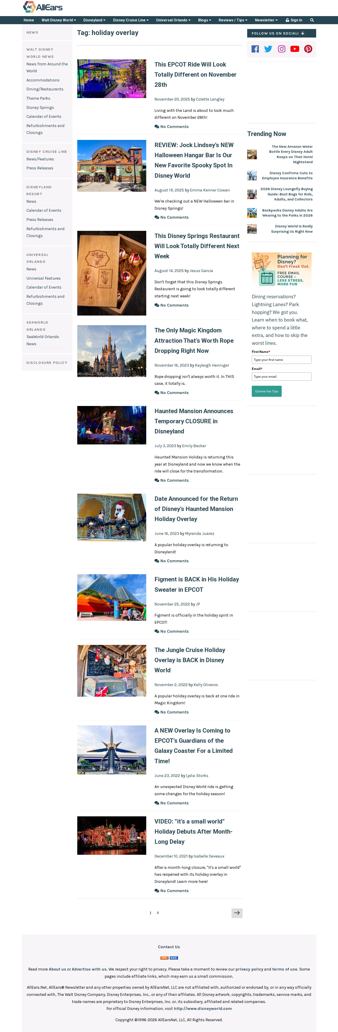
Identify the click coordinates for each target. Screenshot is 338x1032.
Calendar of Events (43, 116)
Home (29, 20)
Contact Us (169, 946)
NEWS (32, 32)
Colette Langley (210, 99)
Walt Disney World (58, 20)
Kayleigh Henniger (212, 365)
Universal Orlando (172, 20)
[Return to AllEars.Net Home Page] (57, 12)
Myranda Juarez (199, 533)
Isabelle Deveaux (209, 856)
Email (257, 369)
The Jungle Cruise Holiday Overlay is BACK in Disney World (190, 660)
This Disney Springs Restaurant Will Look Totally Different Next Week (197, 246)
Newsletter (265, 20)
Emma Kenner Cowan (210, 190)
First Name (261, 352)
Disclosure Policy (46, 362)
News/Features (40, 159)
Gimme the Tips (266, 391)
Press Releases (39, 168)
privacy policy (249, 969)
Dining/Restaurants (44, 89)
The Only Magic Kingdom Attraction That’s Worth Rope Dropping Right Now (194, 340)
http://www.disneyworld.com (203, 1008)
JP (198, 604)
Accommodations (43, 80)
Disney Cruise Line (129, 20)
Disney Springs (40, 107)
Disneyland (93, 20)
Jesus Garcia (201, 270)
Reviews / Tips (232, 20)
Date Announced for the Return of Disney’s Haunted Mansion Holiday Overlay (196, 508)
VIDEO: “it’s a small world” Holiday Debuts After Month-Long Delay (194, 831)
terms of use (284, 969)
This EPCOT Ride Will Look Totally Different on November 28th (196, 74)
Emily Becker (194, 445)
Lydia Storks (197, 775)
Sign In (296, 20)
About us (57, 969)
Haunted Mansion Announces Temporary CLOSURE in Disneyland (194, 421)
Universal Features (43, 278)
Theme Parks (38, 98)
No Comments (174, 126)
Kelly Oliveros (206, 684)
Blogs (203, 20)
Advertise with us (89, 969)
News (31, 201)
